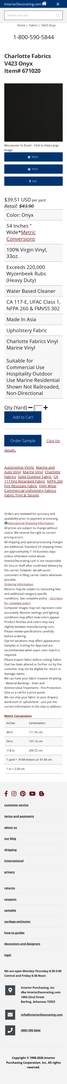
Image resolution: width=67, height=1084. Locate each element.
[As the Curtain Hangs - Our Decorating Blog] (41, 795)
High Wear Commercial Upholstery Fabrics (30, 488)
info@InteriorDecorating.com (42, 1015)
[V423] (33, 112)
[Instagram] (13, 795)
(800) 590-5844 (30, 1030)
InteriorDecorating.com (22, 4)
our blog (10, 838)
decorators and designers (22, 944)
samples (10, 910)
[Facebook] (6, 795)
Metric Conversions (21, 235)
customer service (16, 805)
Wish (35, 157)
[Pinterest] (23, 795)
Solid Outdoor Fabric (35, 476)
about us (10, 827)
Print (35, 169)
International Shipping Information (30, 523)
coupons (10, 899)
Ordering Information (18, 584)
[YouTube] (32, 795)
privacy (9, 872)
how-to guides (14, 933)
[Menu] (58, 4)
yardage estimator (17, 921)
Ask (34, 181)
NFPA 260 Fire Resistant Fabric (33, 483)
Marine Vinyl (33, 472)
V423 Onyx (48, 25)
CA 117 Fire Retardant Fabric (31, 479)
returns (9, 888)
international (14, 861)
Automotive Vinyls (19, 467)
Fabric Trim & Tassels (21, 495)
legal (7, 955)
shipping (10, 850)
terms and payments (19, 816)
